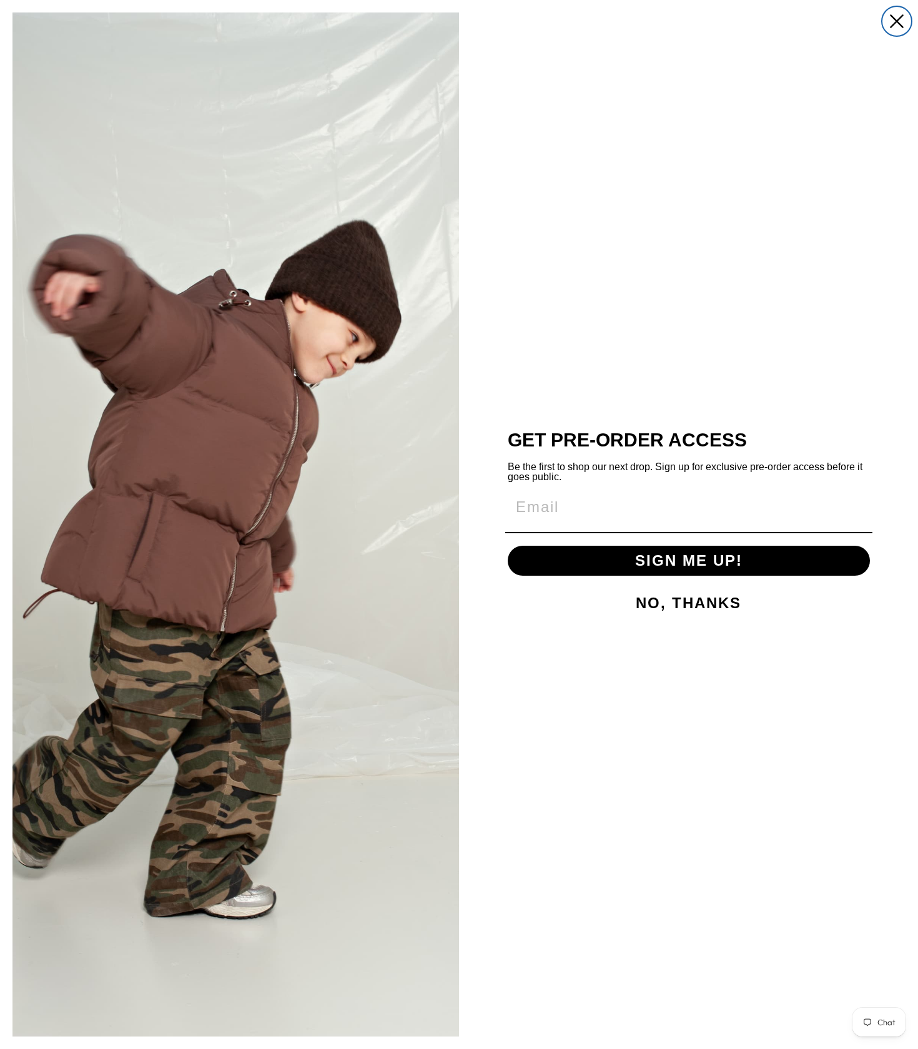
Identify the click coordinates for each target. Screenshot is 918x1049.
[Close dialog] (897, 21)
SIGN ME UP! (689, 560)
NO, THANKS (688, 602)
